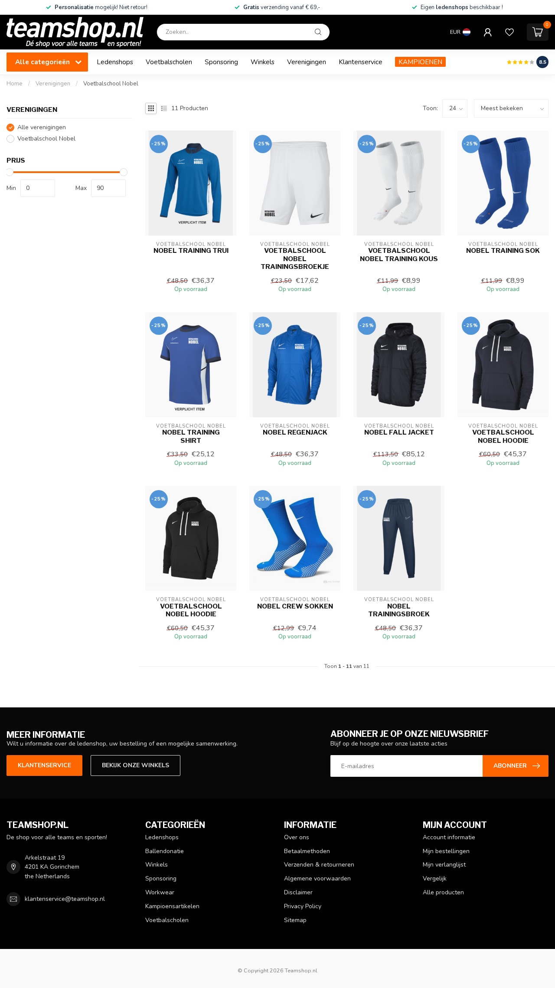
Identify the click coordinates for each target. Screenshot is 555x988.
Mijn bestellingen (446, 851)
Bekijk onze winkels (135, 765)
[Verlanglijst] (509, 32)
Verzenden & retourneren (319, 864)
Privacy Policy (302, 906)
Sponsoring (221, 61)
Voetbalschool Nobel (110, 84)
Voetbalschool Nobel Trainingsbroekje (295, 259)
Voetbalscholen (169, 61)
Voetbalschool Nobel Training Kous (399, 254)
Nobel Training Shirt (191, 436)
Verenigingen (306, 61)
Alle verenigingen (41, 127)
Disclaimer (298, 892)
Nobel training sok (503, 251)
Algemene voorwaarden (317, 878)
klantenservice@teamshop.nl (65, 899)
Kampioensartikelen (172, 906)
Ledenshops (115, 61)
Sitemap (295, 920)
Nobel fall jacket (399, 432)
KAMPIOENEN (420, 61)
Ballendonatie (164, 851)
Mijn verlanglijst (444, 864)
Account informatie (449, 837)
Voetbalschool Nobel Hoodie (503, 436)
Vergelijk (435, 878)
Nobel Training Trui (191, 251)
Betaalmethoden (307, 851)
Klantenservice (360, 61)
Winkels (262, 61)
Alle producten (443, 892)
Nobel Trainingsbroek (399, 610)
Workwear (159, 892)
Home (15, 84)
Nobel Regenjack (295, 432)
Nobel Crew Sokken (295, 606)
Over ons (296, 837)
